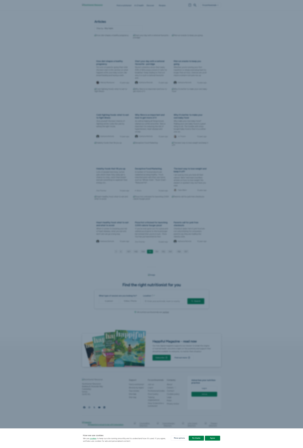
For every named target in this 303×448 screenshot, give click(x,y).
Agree (212, 438)
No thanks (196, 438)
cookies (93, 438)
